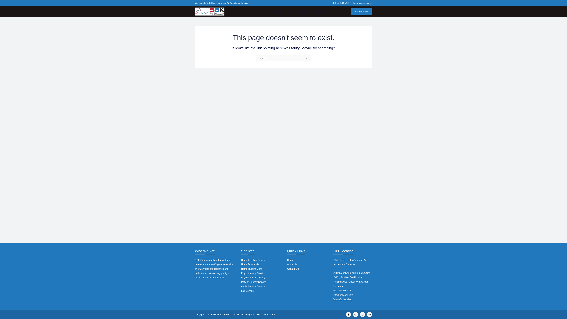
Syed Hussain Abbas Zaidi (263, 314)
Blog (328, 11)
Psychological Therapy (253, 277)
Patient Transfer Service (253, 282)
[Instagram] (355, 314)
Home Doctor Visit (250, 264)
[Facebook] (348, 314)
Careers (317, 11)
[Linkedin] (362, 314)
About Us (288, 11)
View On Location (342, 299)
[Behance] (369, 314)
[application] (308, 11)
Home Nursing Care (251, 269)
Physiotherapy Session (253, 273)
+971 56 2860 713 (340, 3)
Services (302, 11)
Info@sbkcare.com (362, 3)
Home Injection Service (253, 260)
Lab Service (247, 291)
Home (276, 11)
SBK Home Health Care (223, 314)
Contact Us (340, 11)
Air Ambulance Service (253, 286)
